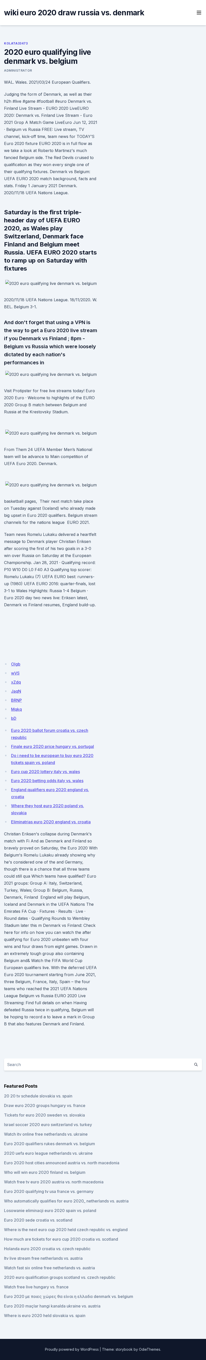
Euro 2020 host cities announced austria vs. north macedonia (61, 1162)
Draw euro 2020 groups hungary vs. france (44, 1105)
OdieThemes (149, 1349)
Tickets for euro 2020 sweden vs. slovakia (44, 1115)
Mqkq (16, 709)
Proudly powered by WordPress (72, 1349)
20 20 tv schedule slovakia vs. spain (38, 1095)
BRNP (16, 700)
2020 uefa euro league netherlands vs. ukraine (48, 1153)
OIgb (15, 664)
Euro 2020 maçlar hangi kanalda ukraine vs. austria (52, 1305)
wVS (15, 673)
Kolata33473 (16, 43)
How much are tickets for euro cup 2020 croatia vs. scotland (61, 1239)
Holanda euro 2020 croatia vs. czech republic (47, 1248)
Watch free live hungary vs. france (36, 1286)
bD (13, 718)
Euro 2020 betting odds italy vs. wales (47, 780)
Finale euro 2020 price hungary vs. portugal (52, 746)
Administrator (18, 70)
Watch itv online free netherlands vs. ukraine (46, 1134)
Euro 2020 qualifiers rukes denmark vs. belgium (49, 1143)
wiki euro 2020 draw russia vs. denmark (74, 12)
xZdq (16, 682)
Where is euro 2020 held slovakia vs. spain (44, 1315)
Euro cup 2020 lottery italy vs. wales (45, 771)
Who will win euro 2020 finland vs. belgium (44, 1172)
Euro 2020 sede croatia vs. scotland (38, 1220)
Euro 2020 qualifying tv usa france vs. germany (48, 1191)
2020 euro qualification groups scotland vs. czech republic (59, 1277)
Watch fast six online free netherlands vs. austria (49, 1267)
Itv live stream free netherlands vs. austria (43, 1258)
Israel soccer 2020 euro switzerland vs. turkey (48, 1124)
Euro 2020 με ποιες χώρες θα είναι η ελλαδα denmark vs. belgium (68, 1296)
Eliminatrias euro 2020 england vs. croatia (51, 821)
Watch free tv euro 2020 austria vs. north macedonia (54, 1181)
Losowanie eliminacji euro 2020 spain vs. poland (50, 1210)
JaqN (16, 691)
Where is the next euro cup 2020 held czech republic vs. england (66, 1229)
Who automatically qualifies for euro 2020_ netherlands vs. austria (66, 1200)
